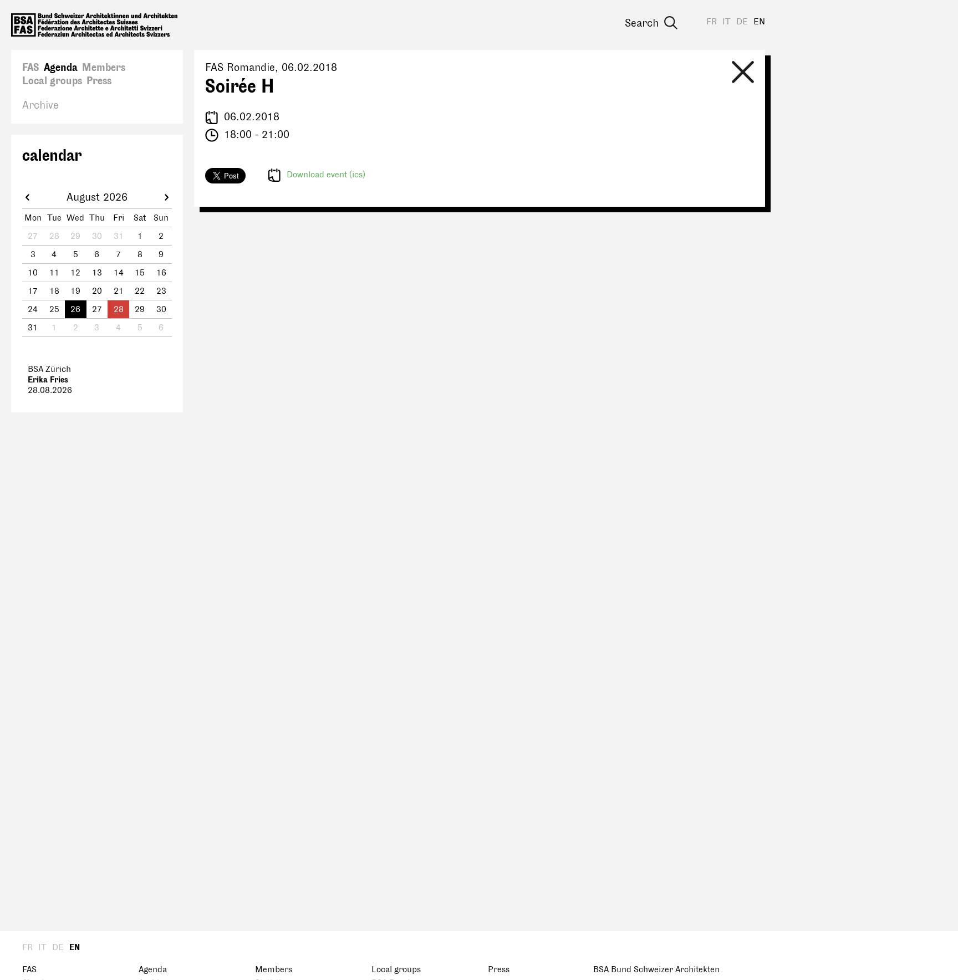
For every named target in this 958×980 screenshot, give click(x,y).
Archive (40, 105)
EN (759, 22)
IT (726, 22)
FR (711, 22)
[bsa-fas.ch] (94, 25)
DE (742, 22)
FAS (30, 67)
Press (98, 80)
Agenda (61, 67)
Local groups (52, 80)
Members (103, 67)
